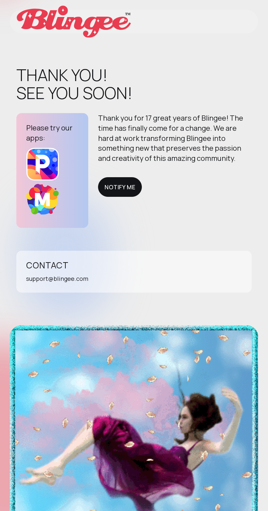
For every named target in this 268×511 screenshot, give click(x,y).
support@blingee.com (57, 278)
